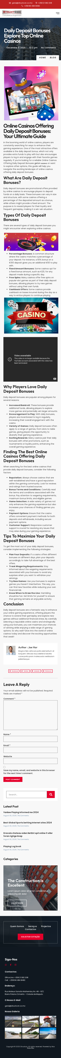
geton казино (40, 163)
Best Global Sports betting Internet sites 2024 (27, 822)
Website (7, 756)
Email (6, 745)
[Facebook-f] (11, 965)
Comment (9, 698)
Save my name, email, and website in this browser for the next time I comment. (29, 772)
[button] (57, 13)
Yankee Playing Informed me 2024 (21, 812)
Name (7, 734)
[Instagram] (15, 965)
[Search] (51, 794)
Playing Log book (12, 846)
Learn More (17, 903)
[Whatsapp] (6, 965)
